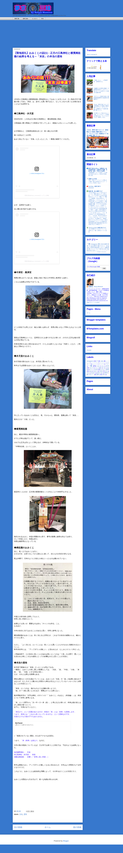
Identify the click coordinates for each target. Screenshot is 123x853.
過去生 (90, 250)
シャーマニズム (104, 250)
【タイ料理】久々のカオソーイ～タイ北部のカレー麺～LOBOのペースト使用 (97, 230)
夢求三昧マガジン (100, 246)
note (91, 246)
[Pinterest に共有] (33, 811)
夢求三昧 (99, 373)
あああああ (91, 187)
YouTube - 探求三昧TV (94, 186)
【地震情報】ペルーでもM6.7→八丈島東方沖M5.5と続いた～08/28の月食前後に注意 (97, 174)
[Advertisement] (61, 32)
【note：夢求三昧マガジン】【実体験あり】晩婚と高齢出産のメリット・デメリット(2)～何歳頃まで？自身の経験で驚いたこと (101, 107)
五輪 (108, 249)
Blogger (66, 841)
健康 (106, 247)
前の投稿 (77, 827)
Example (89, 350)
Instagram (94, 244)
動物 (88, 250)
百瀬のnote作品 (92, 178)
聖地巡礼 (99, 251)
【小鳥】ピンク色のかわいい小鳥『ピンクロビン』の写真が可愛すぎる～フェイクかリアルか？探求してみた (101, 115)
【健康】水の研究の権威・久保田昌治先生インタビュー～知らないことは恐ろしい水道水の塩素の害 (101, 90)
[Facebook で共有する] (31, 811)
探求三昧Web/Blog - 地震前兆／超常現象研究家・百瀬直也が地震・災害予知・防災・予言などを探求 (97, 170)
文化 (21, 814)
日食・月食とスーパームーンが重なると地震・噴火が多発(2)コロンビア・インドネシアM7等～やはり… (97, 181)
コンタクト (35, 18)
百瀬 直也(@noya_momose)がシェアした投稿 (37, 195)
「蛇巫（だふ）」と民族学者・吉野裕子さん (101, 81)
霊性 (25, 814)
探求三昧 (17, 18)
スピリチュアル (102, 362)
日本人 (88, 247)
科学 (107, 366)
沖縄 (100, 249)
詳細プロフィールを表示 (93, 302)
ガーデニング (98, 250)
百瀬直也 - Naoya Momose (95, 286)
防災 (103, 249)
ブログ (97, 249)
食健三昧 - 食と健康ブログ (95, 191)
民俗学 (92, 247)
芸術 (102, 251)
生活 (102, 244)
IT (89, 246)
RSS (42, 18)
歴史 (98, 247)
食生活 (104, 251)
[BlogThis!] (28, 811)
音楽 (105, 249)
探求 (105, 244)
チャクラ (93, 249)
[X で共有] (30, 811)
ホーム (48, 827)
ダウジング (94, 251)
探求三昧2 (25, 18)
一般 (88, 244)
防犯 (94, 250)
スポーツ (102, 247)
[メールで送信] (27, 811)
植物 (95, 247)
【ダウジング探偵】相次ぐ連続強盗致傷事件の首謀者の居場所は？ (101, 98)
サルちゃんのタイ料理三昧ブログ (97, 227)
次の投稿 (18, 827)
